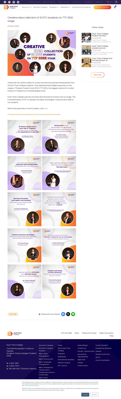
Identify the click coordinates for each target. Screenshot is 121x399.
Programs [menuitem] (61, 353)
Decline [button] (94, 394)
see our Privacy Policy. (32, 385)
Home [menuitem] (60, 345)
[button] (27, 7)
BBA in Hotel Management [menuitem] (44, 355)
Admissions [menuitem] (62, 356)
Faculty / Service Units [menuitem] (86, 351)
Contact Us (76, 2)
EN (111, 2)
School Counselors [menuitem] (103, 360)
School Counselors (49, 2)
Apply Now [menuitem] (81, 359)
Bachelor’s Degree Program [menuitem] (46, 349)
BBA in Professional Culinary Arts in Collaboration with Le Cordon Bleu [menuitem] (47, 371)
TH (108, 2)
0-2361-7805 (14, 363)
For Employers (88, 2)
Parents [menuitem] (98, 351)
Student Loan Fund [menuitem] (103, 354)
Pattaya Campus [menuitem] (64, 362)
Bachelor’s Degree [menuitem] (46, 345)
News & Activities (64, 2)
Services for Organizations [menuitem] (83, 355)
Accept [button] (85, 394)
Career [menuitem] (80, 362)
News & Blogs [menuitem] (83, 345)
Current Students (34, 2)
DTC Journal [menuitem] (62, 365)
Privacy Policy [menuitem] (83, 365)
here (46, 108)
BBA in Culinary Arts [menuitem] (46, 359)
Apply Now (99, 2)
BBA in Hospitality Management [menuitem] (45, 363)
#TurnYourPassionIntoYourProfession (46, 114)
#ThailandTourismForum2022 (19, 114)
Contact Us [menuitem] (82, 348)
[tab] (116, 2)
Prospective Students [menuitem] (103, 348)
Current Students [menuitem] (102, 345)
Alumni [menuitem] (98, 357)
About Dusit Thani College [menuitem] (64, 349)
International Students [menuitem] (66, 359)
